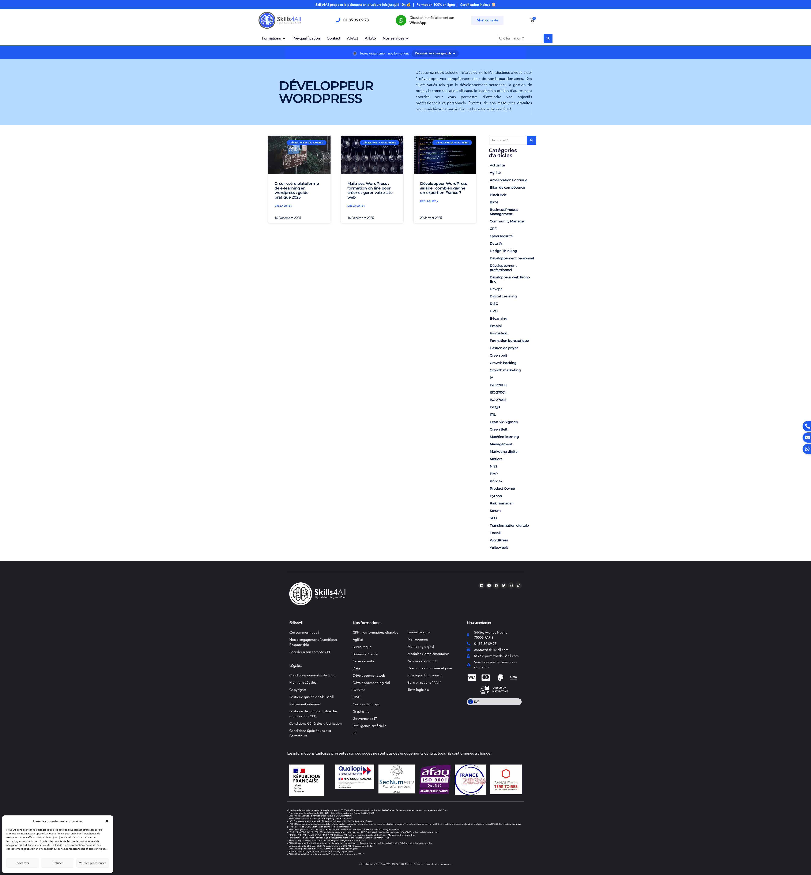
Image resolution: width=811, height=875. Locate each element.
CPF (493, 229)
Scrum (495, 511)
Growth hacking (503, 363)
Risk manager (501, 503)
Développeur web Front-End (510, 279)
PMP (494, 474)
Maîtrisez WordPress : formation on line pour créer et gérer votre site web (370, 190)
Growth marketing (505, 370)
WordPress (499, 540)
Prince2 (496, 481)
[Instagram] (511, 585)
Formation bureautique (509, 341)
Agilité (495, 173)
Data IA (496, 243)
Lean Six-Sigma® (504, 422)
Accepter (22, 863)
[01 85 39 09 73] (338, 20)
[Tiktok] (518, 585)
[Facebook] (496, 585)
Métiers (496, 459)
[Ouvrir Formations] (284, 38)
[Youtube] (489, 585)
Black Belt (498, 195)
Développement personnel (512, 258)
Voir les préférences (92, 863)
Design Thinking (503, 251)
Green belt (498, 355)
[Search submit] (548, 38)
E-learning (498, 318)
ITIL (493, 415)
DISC (494, 304)
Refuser (58, 863)
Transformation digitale (509, 525)
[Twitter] (504, 585)
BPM (494, 202)
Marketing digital (504, 452)
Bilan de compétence (507, 187)
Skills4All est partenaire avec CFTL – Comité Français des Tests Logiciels (323, 848)
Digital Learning (503, 296)
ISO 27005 (498, 400)
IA (491, 378)
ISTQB (495, 407)
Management (501, 444)
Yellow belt (499, 548)
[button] (107, 821)
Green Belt (498, 429)
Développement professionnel (503, 268)
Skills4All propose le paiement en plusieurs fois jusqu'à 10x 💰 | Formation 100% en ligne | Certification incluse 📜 (405, 4)
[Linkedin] (481, 585)
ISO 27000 (498, 385)
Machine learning (504, 437)
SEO (493, 518)
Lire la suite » (283, 205)
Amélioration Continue (508, 180)
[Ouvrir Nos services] (407, 38)
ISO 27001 (498, 392)
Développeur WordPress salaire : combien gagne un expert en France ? (443, 188)
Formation (498, 333)
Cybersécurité (501, 236)
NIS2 (493, 466)
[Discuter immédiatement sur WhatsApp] (401, 20)
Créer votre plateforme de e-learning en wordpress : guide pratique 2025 (297, 190)
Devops (496, 289)
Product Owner (502, 489)
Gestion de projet (504, 348)
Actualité (497, 165)
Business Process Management (504, 212)
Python (496, 496)
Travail (495, 533)
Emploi (496, 326)
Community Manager (507, 221)
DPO (494, 311)
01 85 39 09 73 (356, 20)
